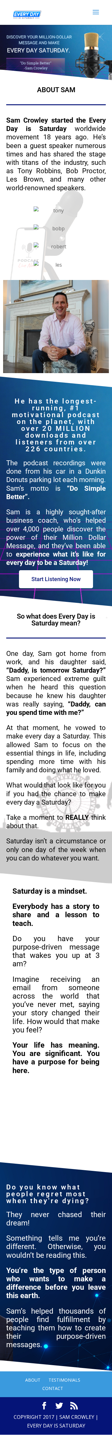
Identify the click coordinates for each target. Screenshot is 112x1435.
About (32, 1380)
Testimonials (64, 1380)
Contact (52, 1388)
